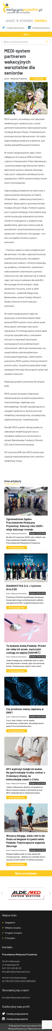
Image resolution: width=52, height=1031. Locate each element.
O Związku (10, 938)
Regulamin (10, 922)
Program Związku (13, 932)
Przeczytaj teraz (16, 547)
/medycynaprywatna (15, 28)
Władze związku (13, 927)
